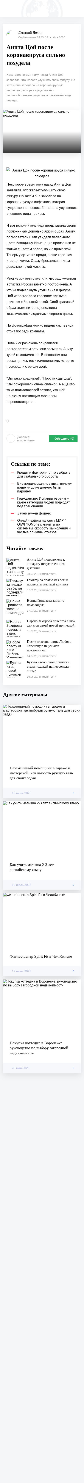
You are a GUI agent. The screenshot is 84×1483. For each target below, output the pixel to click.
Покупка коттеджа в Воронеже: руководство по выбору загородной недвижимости (39, 1048)
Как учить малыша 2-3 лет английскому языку (32, 867)
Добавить (26, 438)
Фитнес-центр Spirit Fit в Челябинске (41, 956)
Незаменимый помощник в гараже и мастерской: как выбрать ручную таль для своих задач (41, 773)
